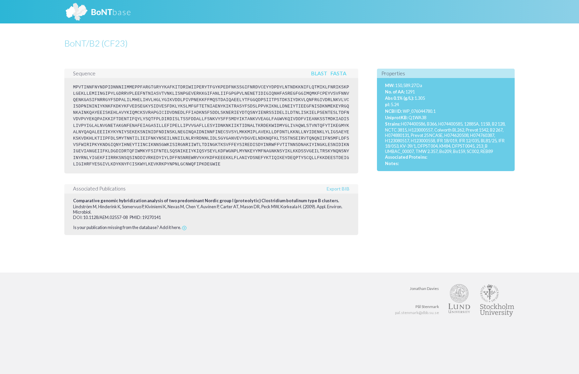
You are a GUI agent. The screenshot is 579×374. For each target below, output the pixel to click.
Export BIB (338, 189)
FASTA (338, 73)
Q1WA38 (417, 117)
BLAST (319, 73)
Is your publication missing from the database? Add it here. (127, 227)
